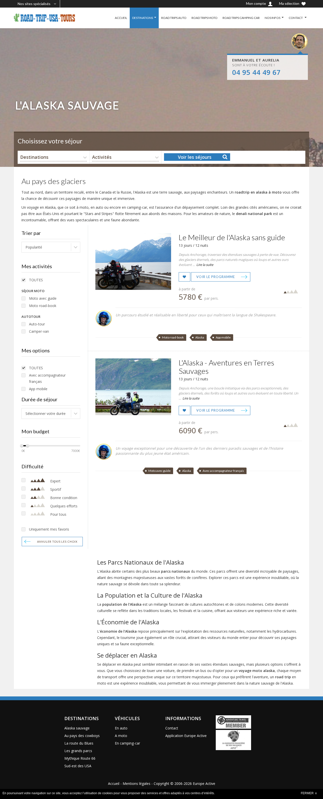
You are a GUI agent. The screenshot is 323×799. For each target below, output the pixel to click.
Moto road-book (42, 305)
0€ (23, 450)
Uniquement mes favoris (49, 529)
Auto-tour (37, 324)
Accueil (113, 783)
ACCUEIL (121, 18)
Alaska (199, 337)
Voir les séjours (194, 157)
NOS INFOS (272, 18)
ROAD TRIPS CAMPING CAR (241, 18)
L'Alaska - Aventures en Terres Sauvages (226, 366)
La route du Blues (78, 743)
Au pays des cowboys (82, 735)
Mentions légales (136, 783)
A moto (121, 735)
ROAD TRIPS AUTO (173, 18)
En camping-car (127, 743)
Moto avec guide (43, 298)
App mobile (38, 388)
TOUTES (36, 280)
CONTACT (296, 18)
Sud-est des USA (77, 765)
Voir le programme (215, 277)
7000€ (75, 450)
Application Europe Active (186, 735)
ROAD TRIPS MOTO (205, 18)
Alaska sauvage (77, 728)
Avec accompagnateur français (47, 378)
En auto (121, 728)
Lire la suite (204, 264)
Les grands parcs (78, 750)
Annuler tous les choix (57, 541)
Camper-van (39, 331)
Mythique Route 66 (79, 758)
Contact (171, 728)
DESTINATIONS (142, 18)
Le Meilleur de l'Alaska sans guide (232, 237)
